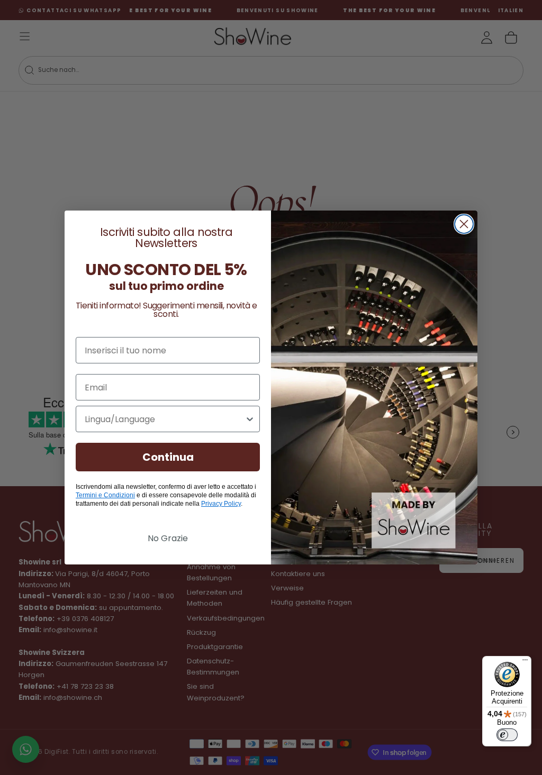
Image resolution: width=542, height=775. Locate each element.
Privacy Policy (221, 503)
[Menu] (525, 662)
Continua (168, 457)
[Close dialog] (464, 224)
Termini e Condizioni (105, 495)
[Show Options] (250, 419)
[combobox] (165, 419)
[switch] (507, 734)
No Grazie (168, 538)
